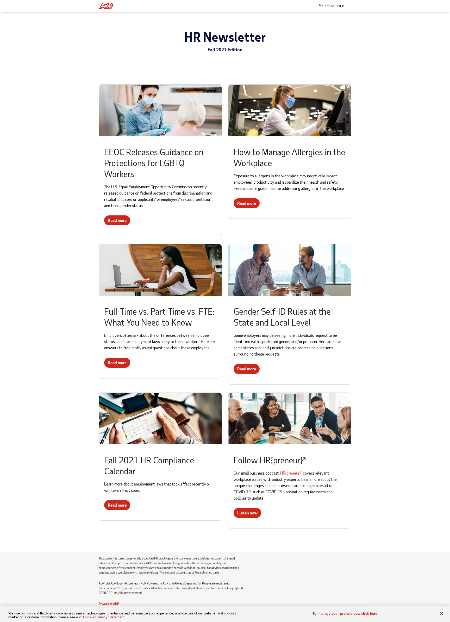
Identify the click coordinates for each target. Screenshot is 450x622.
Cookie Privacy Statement (103, 617)
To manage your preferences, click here (344, 613)
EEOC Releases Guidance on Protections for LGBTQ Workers (153, 162)
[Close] (441, 613)
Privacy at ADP (109, 603)
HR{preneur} (291, 472)
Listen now (247, 512)
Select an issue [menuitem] (331, 5)
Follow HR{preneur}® (270, 460)
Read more (117, 220)
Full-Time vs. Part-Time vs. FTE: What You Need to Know (159, 316)
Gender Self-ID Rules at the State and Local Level (282, 316)
